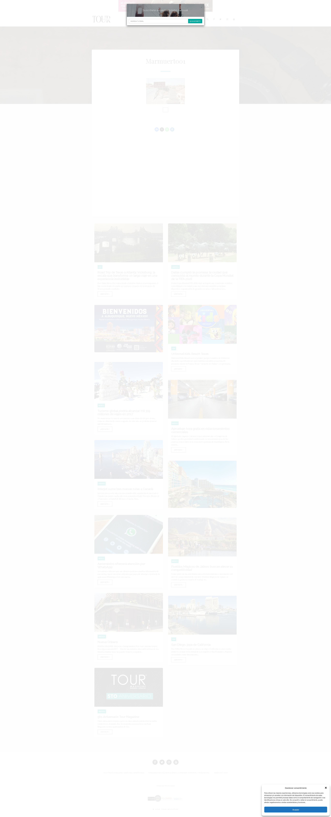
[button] (326, 787)
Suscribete (196, 21)
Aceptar (295, 809)
